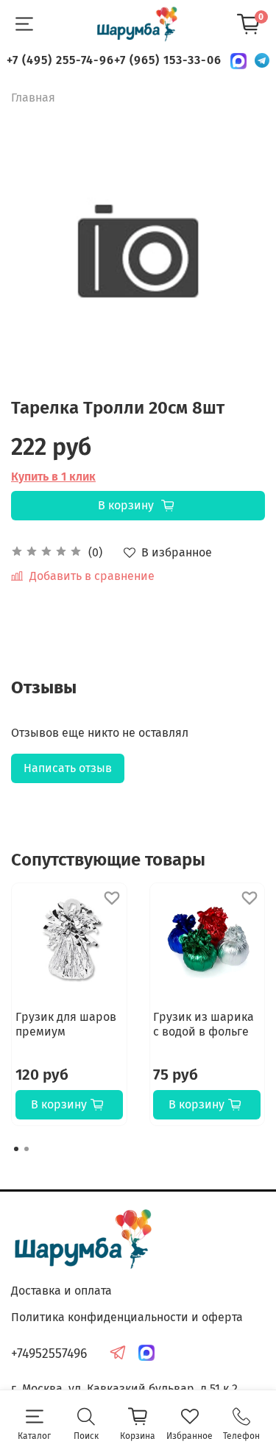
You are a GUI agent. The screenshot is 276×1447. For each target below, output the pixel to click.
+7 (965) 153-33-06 (168, 60)
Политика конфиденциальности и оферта (127, 1317)
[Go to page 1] (16, 1149)
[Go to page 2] (26, 1149)
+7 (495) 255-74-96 (60, 60)
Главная (33, 98)
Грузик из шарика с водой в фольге (203, 1024)
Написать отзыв (68, 768)
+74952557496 (49, 1354)
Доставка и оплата (61, 1291)
